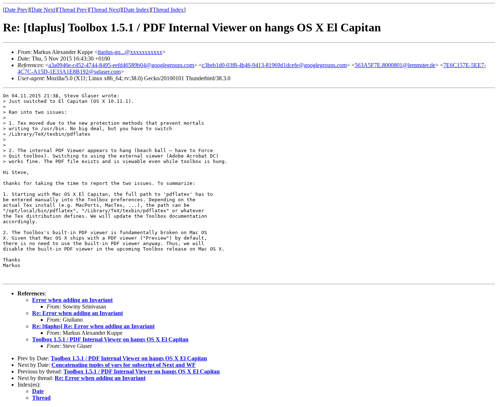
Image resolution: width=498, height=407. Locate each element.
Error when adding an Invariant (72, 300)
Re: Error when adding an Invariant (77, 313)
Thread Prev (73, 10)
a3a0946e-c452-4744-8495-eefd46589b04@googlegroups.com (121, 65)
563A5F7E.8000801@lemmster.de (395, 65)
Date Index (136, 10)
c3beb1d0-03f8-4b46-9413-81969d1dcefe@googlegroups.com (274, 65)
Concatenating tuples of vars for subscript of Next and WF (123, 365)
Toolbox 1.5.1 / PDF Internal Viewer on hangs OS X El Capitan (110, 339)
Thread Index (168, 10)
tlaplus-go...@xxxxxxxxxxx (130, 52)
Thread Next (105, 10)
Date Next (43, 10)
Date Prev (16, 10)
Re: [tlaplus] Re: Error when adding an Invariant (93, 326)
